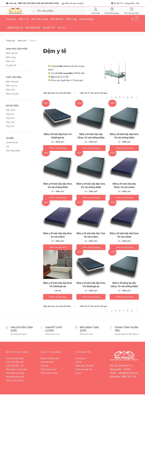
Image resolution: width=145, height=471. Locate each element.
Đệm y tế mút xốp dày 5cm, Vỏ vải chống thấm (57, 185)
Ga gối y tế (11, 65)
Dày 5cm (10, 118)
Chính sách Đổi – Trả (14, 366)
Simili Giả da (12, 142)
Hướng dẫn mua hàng (15, 373)
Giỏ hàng (44, 366)
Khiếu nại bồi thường (14, 380)
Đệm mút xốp (12, 93)
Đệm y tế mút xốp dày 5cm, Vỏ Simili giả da (91, 285)
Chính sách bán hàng (14, 358)
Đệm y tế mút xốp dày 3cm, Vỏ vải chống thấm (91, 185)
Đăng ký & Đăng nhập (50, 358)
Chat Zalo (95, 13)
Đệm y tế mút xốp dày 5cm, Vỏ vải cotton (124, 235)
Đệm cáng (11, 57)
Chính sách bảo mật (83, 369)
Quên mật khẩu (47, 362)
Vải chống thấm (13, 150)
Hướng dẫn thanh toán (15, 377)
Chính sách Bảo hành (15, 362)
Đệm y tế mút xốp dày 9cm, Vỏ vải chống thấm (124, 136)
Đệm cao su (11, 85)
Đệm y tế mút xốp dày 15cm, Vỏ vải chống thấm (91, 136)
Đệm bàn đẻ (11, 53)
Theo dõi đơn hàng (48, 369)
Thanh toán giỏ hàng (49, 373)
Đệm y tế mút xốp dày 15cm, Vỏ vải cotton (124, 185)
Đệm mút (10, 89)
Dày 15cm (11, 110)
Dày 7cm (10, 122)
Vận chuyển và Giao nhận (16, 369)
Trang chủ (10, 40)
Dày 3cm (10, 114)
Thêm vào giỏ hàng (57, 148)
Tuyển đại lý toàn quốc (84, 366)
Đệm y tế (22, 40)
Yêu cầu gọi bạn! (131, 13)
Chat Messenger (112, 13)
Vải (7, 146)
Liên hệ (78, 362)
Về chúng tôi (80, 358)
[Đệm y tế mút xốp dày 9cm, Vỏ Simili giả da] (57, 264)
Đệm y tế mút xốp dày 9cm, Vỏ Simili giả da (57, 285)
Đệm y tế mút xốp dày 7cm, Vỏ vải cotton (91, 235)
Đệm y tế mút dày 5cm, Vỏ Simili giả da (58, 136)
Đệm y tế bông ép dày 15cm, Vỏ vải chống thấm (124, 285)
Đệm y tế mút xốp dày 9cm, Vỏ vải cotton (57, 235)
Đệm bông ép (12, 81)
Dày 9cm (10, 126)
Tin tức (78, 373)
